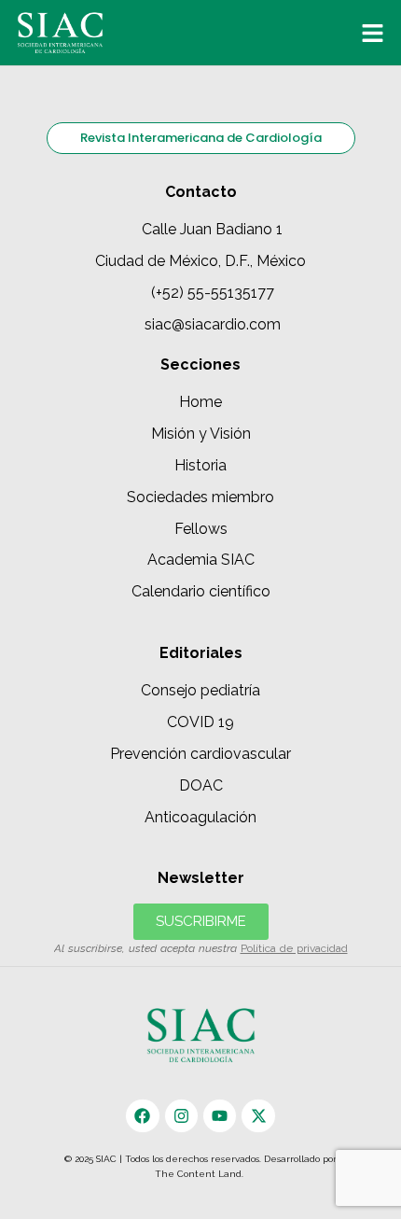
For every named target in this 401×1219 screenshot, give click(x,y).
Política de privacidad (294, 948)
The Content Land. (200, 1174)
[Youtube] (219, 1116)
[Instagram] (181, 1116)
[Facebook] (142, 1116)
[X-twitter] (258, 1116)
